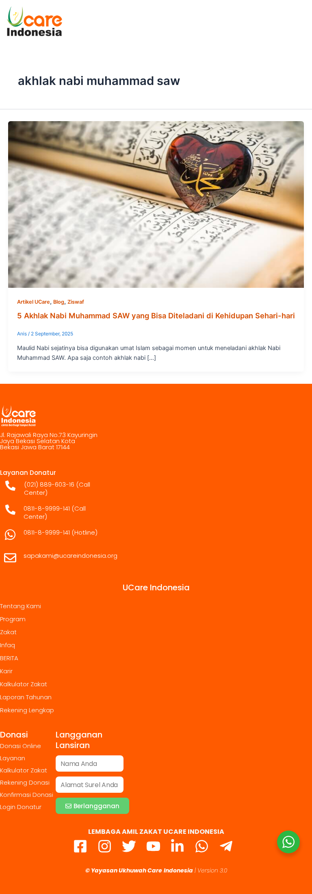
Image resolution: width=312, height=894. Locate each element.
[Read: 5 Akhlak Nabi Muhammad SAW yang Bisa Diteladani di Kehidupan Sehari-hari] (156, 204)
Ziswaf (75, 302)
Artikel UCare (33, 302)
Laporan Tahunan (26, 697)
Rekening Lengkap (27, 710)
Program (13, 619)
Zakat (8, 632)
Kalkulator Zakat (23, 684)
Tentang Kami (20, 606)
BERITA (9, 658)
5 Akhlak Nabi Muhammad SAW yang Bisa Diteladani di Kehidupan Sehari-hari (156, 315)
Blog (58, 302)
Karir (6, 671)
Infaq (7, 645)
